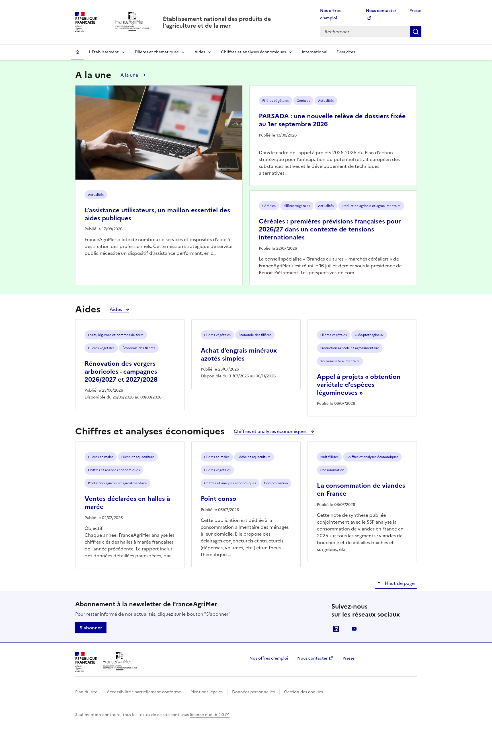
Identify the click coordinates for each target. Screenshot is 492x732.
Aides (199, 52)
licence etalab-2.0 (207, 715)
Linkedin (336, 629)
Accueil (77, 52)
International (314, 52)
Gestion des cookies (303, 692)
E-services (346, 52)
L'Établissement (104, 52)
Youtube (354, 629)
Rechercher (415, 31)
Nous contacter (312, 658)
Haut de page (399, 583)
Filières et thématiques (157, 52)
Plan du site (86, 692)
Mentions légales (206, 692)
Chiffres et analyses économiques (253, 52)
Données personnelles (253, 692)
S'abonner (91, 627)
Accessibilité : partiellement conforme (144, 692)
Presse (415, 11)
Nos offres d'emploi (268, 658)
